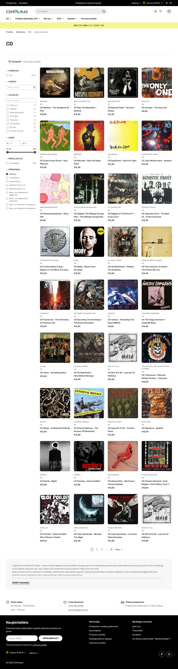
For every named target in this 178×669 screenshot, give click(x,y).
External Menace (81, 422)
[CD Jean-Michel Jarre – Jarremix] (157, 136)
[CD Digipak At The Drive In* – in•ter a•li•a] (123, 189)
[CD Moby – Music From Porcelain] (89, 242)
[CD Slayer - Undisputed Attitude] (55, 403)
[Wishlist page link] (160, 11)
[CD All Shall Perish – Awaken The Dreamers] (123, 242)
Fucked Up (44, 313)
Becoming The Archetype (85, 313)
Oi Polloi (44, 528)
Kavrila (43, 475)
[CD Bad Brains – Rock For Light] (123, 136)
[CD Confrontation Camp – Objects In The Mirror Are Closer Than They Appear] (55, 242)
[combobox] (70, 11)
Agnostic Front (148, 207)
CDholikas (18, 662)
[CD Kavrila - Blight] (55, 456)
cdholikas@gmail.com (78, 610)
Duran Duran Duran (48, 154)
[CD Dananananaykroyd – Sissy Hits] (55, 189)
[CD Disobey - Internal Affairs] (89, 456)
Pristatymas (11, 3)
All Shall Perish (115, 260)
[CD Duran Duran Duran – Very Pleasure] (55, 136)
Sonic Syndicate (81, 528)
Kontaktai (23, 3)
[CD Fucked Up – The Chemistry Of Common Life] (55, 295)
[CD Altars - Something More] (55, 348)
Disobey (77, 475)
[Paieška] (103, 11)
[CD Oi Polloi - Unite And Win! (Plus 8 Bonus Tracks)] (55, 509)
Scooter (145, 101)
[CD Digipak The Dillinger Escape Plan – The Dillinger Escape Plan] (89, 189)
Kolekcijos (20, 32)
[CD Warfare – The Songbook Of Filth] (55, 83)
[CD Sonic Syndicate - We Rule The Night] (89, 509)
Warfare (43, 101)
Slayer (43, 422)
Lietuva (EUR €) (153, 3)
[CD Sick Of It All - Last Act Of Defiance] (123, 348)
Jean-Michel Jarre (150, 154)
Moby (76, 260)
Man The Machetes (82, 101)
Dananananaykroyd (49, 207)
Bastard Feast (114, 101)
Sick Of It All (113, 366)
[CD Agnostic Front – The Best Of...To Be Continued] (157, 189)
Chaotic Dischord (149, 475)
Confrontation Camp (49, 260)
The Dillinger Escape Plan (85, 207)
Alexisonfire (113, 475)
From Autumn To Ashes (152, 260)
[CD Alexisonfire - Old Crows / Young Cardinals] (123, 456)
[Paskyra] (158, 11)
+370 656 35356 (75, 605)
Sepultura (146, 422)
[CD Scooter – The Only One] (157, 83)
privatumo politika (40, 645)
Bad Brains (112, 154)
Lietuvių (134, 3)
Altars (43, 366)
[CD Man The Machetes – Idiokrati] (89, 83)
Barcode (77, 154)
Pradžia (9, 32)
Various (111, 313)
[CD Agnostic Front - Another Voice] (123, 403)
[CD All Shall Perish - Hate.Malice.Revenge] (89, 348)
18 (111, 549)
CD (29, 32)
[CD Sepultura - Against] (157, 403)
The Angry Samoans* (151, 313)
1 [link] (92, 549)
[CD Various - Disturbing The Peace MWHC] (123, 295)
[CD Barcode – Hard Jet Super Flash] (89, 136)
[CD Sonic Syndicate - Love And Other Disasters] (123, 509)
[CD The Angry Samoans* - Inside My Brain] (157, 295)
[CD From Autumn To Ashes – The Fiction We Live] (157, 242)
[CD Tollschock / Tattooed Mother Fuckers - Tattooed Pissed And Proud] (157, 348)
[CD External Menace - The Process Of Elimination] (89, 403)
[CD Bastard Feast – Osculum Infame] (123, 83)
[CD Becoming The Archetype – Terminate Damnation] (89, 295)
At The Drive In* (114, 207)
